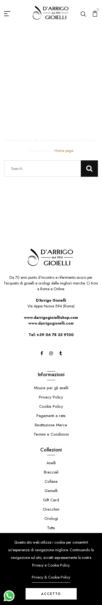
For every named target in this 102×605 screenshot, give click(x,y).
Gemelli (51, 491)
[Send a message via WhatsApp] (9, 595)
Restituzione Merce (51, 425)
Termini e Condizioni (51, 434)
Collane (51, 481)
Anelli (51, 463)
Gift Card (51, 500)
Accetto (51, 593)
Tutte (51, 528)
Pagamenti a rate (51, 416)
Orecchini (51, 509)
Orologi (51, 519)
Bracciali (51, 472)
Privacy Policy (51, 397)
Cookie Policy (51, 406)
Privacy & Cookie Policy (51, 577)
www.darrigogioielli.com (51, 323)
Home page (63, 150)
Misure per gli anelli (51, 388)
